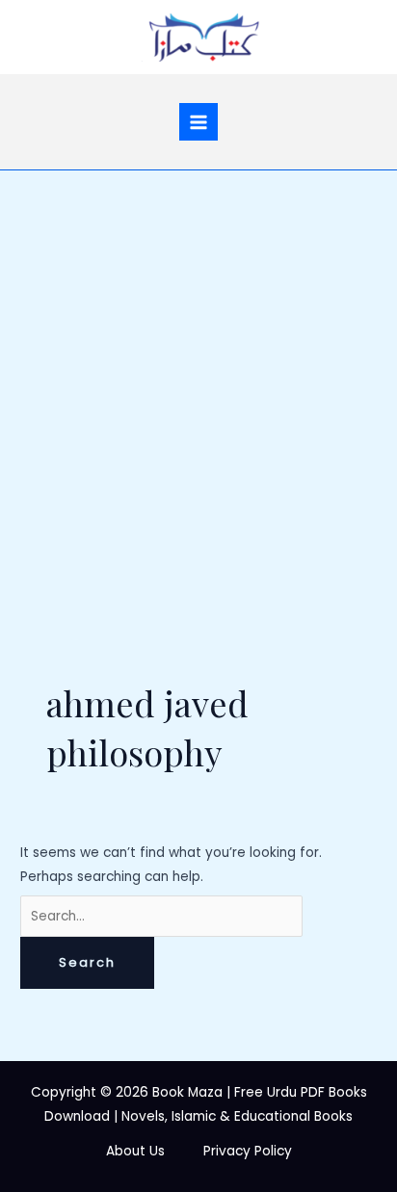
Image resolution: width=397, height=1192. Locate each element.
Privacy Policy (247, 1151)
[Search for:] (161, 916)
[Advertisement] (198, 378)
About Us (135, 1151)
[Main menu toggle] (198, 122)
